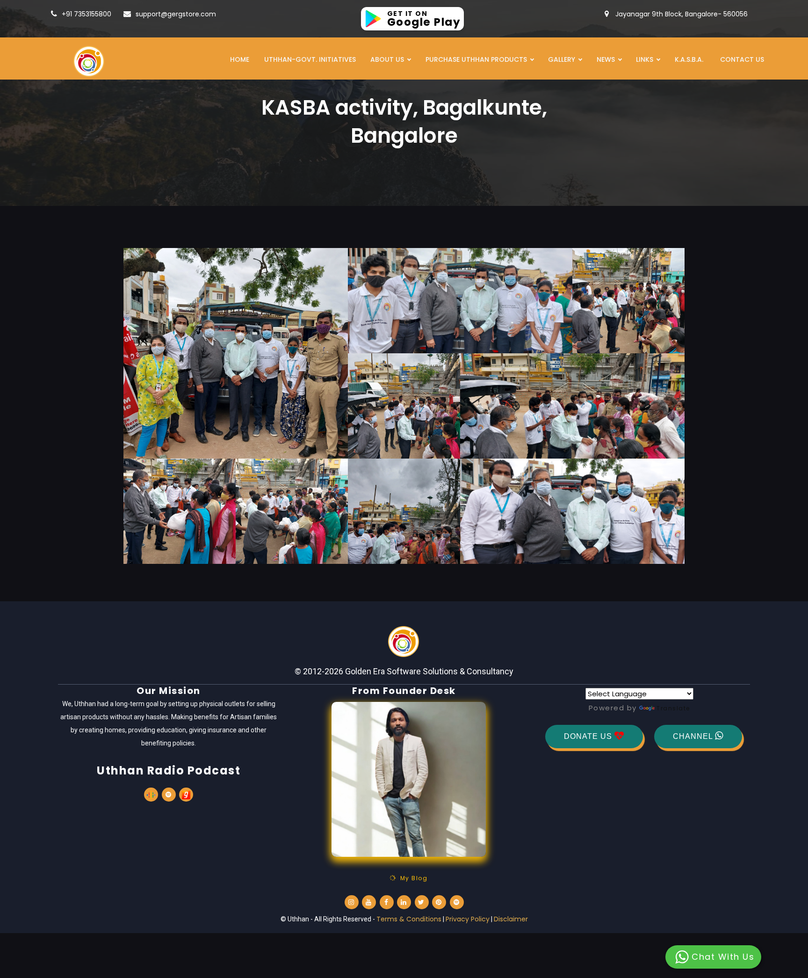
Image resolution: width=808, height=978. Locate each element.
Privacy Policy (468, 919)
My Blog (411, 878)
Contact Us (742, 59)
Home (239, 59)
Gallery (561, 59)
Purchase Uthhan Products (476, 59)
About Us (387, 59)
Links (644, 59)
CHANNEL (694, 736)
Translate (673, 708)
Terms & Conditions (408, 919)
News (606, 59)
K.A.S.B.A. (689, 59)
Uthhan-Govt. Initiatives (310, 59)
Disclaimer (511, 919)
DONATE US (589, 736)
